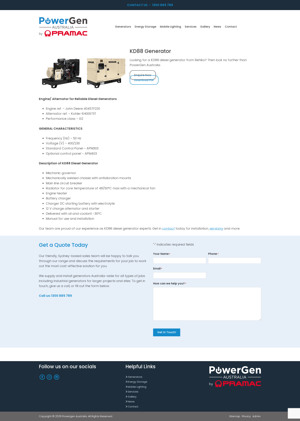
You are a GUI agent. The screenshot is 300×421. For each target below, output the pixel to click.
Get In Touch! (166, 332)
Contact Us (137, 5)
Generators (135, 377)
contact (168, 228)
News (131, 401)
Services (133, 391)
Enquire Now (142, 75)
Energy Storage (137, 382)
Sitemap (234, 416)
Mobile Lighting (137, 387)
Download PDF (144, 80)
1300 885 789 (162, 5)
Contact (133, 406)
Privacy (246, 416)
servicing (216, 228)
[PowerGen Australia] (63, 17)
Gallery (132, 396)
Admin (256, 416)
